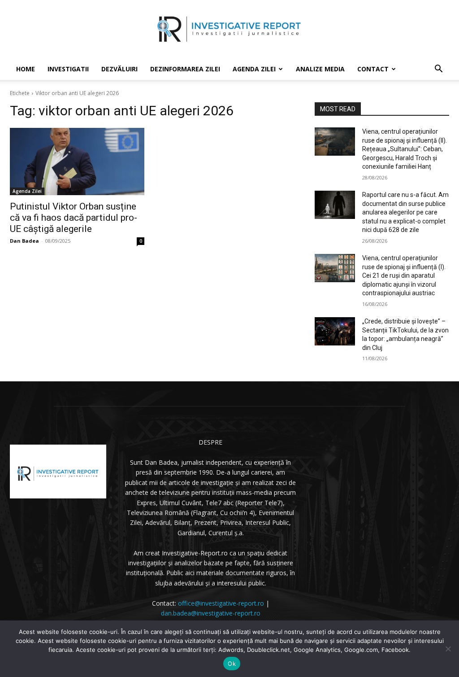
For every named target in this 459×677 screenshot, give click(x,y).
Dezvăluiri (119, 69)
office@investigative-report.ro (221, 603)
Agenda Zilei (254, 69)
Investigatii (68, 69)
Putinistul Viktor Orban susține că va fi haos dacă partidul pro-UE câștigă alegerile (73, 217)
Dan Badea (24, 240)
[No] (447, 648)
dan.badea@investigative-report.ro (210, 613)
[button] (438, 70)
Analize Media (320, 69)
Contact (373, 69)
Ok (232, 663)
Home (25, 69)
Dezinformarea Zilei (185, 69)
